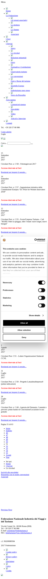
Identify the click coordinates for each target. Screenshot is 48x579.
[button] (4, 510)
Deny (24, 337)
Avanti (8, 455)
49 (7, 440)
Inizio (8, 428)
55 (7, 453)
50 (7, 442)
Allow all (24, 323)
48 (7, 437)
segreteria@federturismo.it (17, 531)
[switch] (41, 290)
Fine (7, 457)
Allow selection (24, 330)
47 (7, 435)
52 (7, 446)
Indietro (9, 431)
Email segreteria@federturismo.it (14, 130)
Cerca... (4, 143)
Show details (34, 315)
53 (7, 448)
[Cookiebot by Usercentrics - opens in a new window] (34, 240)
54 (7, 451)
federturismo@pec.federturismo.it (19, 533)
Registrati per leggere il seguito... (13, 172)
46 (7, 433)
